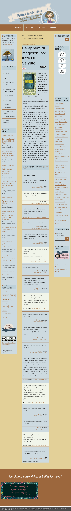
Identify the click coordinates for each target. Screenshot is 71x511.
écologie (5, 303)
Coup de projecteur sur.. (8, 83)
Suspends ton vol (60, 114)
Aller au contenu (6, 1)
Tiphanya (44, 338)
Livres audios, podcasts (8, 96)
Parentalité (8, 107)
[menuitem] (18, 27)
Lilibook (45, 186)
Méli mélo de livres (60, 179)
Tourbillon (41, 75)
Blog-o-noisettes (59, 144)
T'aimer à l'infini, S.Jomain (7, 202)
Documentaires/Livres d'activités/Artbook (9, 90)
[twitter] (62, 53)
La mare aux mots (60, 202)
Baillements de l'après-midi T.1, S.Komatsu (7, 171)
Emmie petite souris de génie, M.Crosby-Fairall (9, 141)
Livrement (58, 209)
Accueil (18, 28)
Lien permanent (29, 166)
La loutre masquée (60, 124)
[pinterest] (62, 60)
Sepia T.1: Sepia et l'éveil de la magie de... (8, 185)
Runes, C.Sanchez (8, 275)
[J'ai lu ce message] (69, 508)
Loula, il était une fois (61, 122)
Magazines (8, 100)
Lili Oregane (44, 288)
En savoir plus (8, 509)
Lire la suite (8, 44)
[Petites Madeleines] (62, 66)
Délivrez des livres (60, 134)
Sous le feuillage (59, 108)
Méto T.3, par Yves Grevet (28, 35)
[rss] (62, 71)
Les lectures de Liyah (61, 131)
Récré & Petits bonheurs (8, 112)
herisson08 (44, 226)
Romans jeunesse (10, 116)
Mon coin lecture (60, 111)
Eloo (46, 457)
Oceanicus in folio (60, 119)
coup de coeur (7, 299)
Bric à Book (58, 116)
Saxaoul (57, 106)
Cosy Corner (58, 170)
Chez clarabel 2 (59, 103)
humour (5, 317)
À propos (41, 28)
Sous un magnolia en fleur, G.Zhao (8, 246)
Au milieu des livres (60, 185)
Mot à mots (58, 182)
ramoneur (30, 379)
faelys (45, 201)
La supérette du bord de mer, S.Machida (7, 217)
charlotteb (44, 414)
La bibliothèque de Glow (62, 146)
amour (13, 295)
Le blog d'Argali (59, 192)
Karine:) (45, 351)
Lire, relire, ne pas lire (61, 207)
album (12, 306)
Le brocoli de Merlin (61, 217)
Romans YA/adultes (6, 121)
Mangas (7, 104)
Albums (7, 73)
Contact (52, 28)
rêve (35, 168)
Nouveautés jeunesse (61, 177)
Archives (29, 28)
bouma (45, 242)
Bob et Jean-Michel (60, 220)
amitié (4, 310)
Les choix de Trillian (61, 154)
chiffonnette (44, 320)
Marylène (44, 427)
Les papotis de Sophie (61, 194)
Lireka (57, 223)
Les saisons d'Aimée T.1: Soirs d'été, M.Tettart (9, 261)
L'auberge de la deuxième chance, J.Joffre (8, 155)
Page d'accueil (40, 35)
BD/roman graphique (7, 78)
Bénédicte (44, 271)
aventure (5, 306)
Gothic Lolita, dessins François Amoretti (33, 38)
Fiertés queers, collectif (7, 230)
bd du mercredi (7, 313)
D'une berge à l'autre (61, 204)
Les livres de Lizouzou (61, 137)
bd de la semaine (7, 292)
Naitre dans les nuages (61, 215)
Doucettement (59, 212)
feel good (5, 295)
